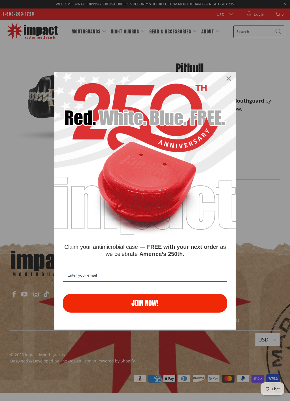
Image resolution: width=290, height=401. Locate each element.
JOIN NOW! (145, 303)
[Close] (229, 78)
